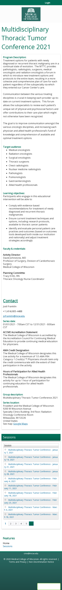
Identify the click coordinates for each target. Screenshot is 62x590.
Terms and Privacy (17, 561)
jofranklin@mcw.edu (14, 316)
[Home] (31, 13)
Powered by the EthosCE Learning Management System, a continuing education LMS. (49, 586)
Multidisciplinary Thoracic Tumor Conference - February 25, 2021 (30, 501)
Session (7, 445)
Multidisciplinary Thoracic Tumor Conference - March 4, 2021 (30, 508)
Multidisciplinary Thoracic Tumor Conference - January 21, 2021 (31, 465)
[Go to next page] (31, 523)
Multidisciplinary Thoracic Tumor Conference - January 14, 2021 (31, 458)
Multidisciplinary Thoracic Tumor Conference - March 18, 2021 (30, 515)
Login (47, 3)
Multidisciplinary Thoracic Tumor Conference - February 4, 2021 (30, 480)
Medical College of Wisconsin (25, 559)
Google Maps (20, 423)
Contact (10, 300)
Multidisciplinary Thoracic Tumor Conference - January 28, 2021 (31, 473)
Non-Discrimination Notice (41, 561)
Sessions (7, 546)
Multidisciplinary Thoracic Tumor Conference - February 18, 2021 (30, 494)
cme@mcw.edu (31, 553)
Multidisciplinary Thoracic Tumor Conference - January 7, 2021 (31, 451)
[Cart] (53, 4)
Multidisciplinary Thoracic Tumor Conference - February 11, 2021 (30, 487)
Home (6, 543)
